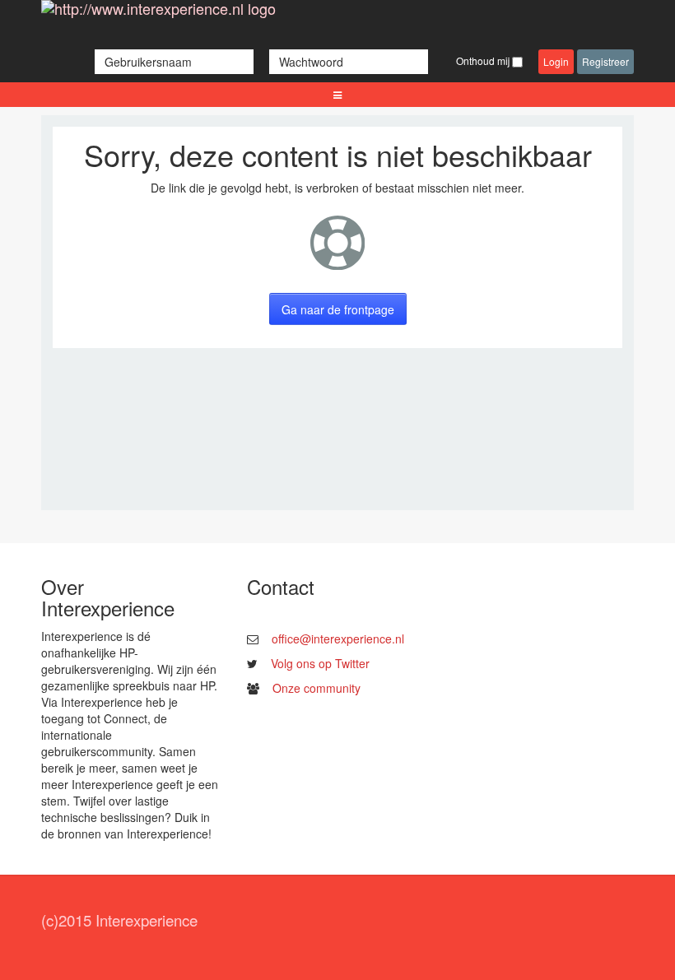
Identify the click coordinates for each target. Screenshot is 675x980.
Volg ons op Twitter (320, 663)
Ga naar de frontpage (338, 309)
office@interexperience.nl (338, 638)
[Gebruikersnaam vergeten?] (263, 61)
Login (556, 61)
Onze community (316, 688)
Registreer (605, 61)
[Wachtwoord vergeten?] (435, 61)
